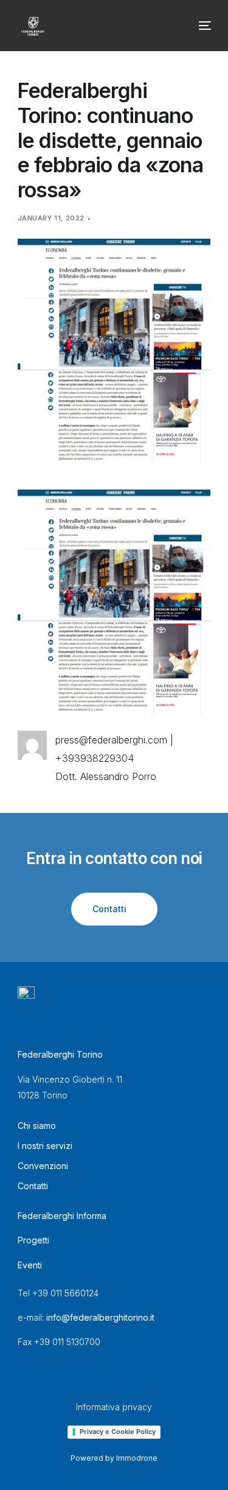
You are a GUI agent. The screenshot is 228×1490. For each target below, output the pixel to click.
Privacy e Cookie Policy (118, 1431)
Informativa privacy (114, 1407)
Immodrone (136, 1458)
